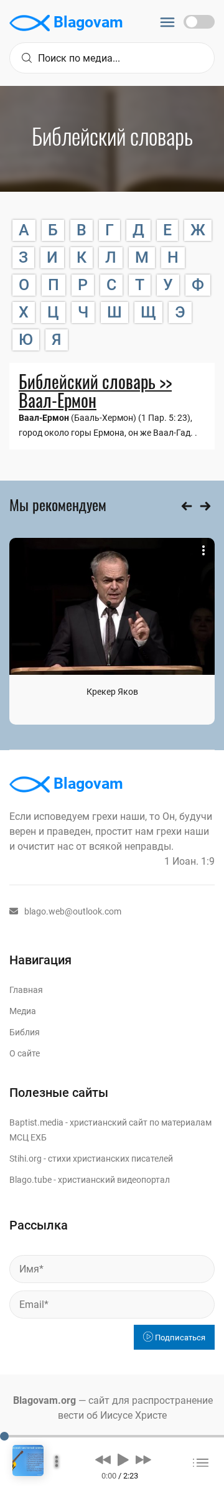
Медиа (22, 1011)
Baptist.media (36, 1122)
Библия (24, 1032)
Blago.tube (30, 1180)
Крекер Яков (112, 692)
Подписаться (179, 1337)
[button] (103, 1459)
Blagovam (86, 22)
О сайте (24, 1053)
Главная (26, 990)
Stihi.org (25, 1159)
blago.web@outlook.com (72, 911)
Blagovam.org (44, 1400)
